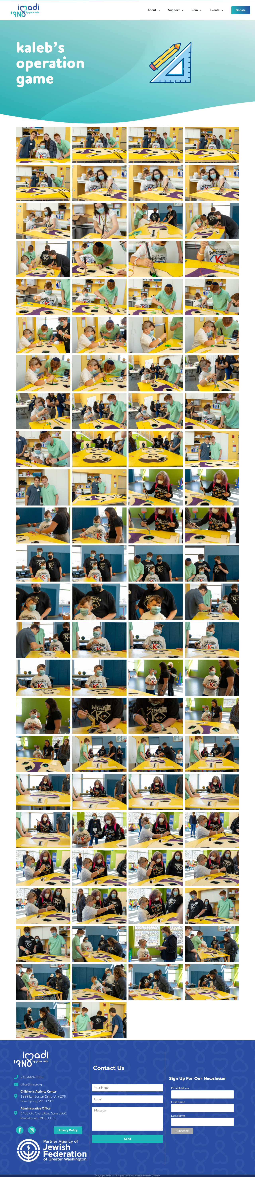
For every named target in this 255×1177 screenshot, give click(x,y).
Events (214, 10)
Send (127, 1139)
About (152, 10)
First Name (178, 1102)
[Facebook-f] (20, 1130)
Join (195, 10)
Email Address (180, 1088)
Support (174, 10)
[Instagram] (31, 1130)
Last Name (178, 1115)
